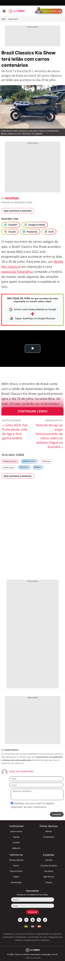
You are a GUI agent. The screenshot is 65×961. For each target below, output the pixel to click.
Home (3, 19)
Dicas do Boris (16, 871)
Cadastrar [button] (32, 912)
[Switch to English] (32, 926)
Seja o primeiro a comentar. (18, 210)
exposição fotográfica (17, 272)
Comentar (56, 814)
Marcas (49, 831)
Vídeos (38, 467)
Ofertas (48, 882)
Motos (16, 865)
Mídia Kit (16, 848)
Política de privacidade (33, 958)
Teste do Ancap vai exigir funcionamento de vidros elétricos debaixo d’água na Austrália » (49, 436)
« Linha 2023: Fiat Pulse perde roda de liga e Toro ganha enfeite (14, 431)
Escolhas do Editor (29, 461)
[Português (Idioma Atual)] (26, 926)
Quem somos (16, 831)
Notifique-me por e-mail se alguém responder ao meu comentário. (32, 805)
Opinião (48, 860)
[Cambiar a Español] (39, 926)
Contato (16, 842)
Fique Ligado (13, 19)
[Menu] (4, 11)
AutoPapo (12, 198)
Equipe (16, 837)
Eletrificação (16, 882)
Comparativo (49, 837)
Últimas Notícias (11, 461)
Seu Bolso (25, 467)
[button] (49, 11)
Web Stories (49, 876)
